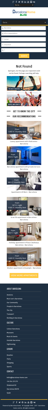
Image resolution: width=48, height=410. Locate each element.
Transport (10, 314)
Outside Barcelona (13, 340)
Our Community (12, 302)
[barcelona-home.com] (24, 14)
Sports (9, 367)
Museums (10, 333)
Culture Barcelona (13, 329)
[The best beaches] (24, 90)
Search (24, 56)
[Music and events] (24, 106)
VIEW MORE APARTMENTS (24, 275)
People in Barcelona (14, 306)
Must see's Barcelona (14, 299)
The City (9, 310)
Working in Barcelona (14, 318)
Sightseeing (11, 344)
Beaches (10, 355)
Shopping (10, 363)
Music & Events (12, 336)
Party (9, 359)
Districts (10, 295)
